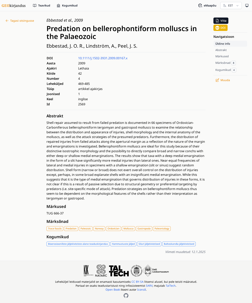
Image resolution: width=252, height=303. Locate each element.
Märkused (56, 206)
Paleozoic (86, 228)
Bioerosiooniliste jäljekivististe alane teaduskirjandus (78, 244)
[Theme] (246, 5)
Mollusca (128, 228)
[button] (220, 21)
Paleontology (162, 228)
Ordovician (113, 228)
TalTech (171, 285)
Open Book (113, 289)
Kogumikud (57, 236)
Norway (99, 228)
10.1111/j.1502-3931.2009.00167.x (102, 58)
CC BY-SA (138, 282)
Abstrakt (54, 116)
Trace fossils (55, 228)
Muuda (225, 80)
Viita (223, 20)
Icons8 (141, 289)
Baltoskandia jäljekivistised (179, 244)
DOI (223, 28)
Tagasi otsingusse (22, 20)
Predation (71, 228)
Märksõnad (57, 221)
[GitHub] (126, 295)
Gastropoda (144, 228)
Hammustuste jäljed (123, 244)
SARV (149, 285)
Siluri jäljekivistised (149, 244)
